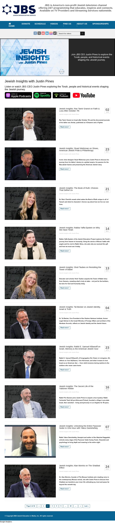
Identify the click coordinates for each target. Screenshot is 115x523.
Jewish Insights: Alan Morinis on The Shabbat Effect (79, 467)
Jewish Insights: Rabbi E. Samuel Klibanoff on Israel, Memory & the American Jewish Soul (79, 347)
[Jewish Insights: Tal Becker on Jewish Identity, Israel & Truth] (30, 322)
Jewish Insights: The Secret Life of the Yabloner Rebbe (76, 387)
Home (12, 26)
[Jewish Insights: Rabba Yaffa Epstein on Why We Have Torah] (30, 243)
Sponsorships (100, 24)
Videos (54, 24)
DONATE (26, 24)
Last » (86, 506)
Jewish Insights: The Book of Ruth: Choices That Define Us (78, 189)
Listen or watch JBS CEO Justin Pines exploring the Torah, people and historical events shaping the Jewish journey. (56, 88)
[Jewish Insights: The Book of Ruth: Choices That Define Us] (30, 203)
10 (70, 506)
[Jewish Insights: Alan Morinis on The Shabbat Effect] (30, 481)
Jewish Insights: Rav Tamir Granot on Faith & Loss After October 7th (79, 110)
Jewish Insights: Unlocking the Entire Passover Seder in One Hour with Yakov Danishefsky (80, 427)
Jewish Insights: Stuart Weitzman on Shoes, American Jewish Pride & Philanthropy (79, 149)
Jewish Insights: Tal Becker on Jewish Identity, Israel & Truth (80, 308)
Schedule (40, 24)
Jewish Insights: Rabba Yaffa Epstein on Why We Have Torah (79, 229)
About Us (82, 24)
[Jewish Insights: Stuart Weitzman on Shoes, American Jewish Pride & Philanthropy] (30, 163)
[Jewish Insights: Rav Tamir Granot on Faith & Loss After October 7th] (30, 124)
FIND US (67, 24)
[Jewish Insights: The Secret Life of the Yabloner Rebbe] (30, 401)
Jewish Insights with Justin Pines (69, 114)
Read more (64, 127)
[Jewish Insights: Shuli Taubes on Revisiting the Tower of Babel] (30, 282)
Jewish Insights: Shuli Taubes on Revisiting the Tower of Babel (80, 268)
